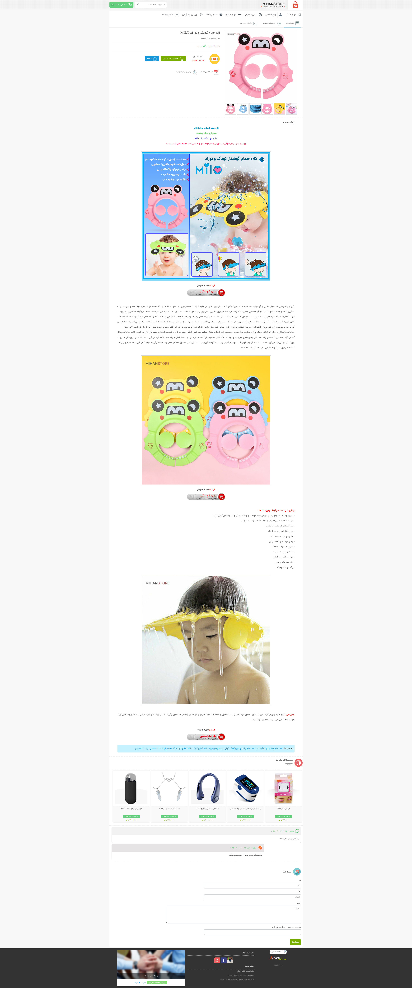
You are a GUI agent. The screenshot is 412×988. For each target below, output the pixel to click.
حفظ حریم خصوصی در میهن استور (241, 975)
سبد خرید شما (121, 5)
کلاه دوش (139, 748)
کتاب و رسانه (167, 14)
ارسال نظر (295, 942)
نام (300, 880)
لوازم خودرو (231, 14)
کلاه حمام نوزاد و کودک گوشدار (269, 748)
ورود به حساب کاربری (156, 983)
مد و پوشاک (211, 14)
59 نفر (149, 59)
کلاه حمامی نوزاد (152, 748)
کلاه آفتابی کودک (199, 748)
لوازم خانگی (291, 14)
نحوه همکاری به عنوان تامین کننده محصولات (237, 980)
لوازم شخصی (270, 14)
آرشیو (289, 765)
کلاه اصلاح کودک (183, 748)
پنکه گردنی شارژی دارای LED (208, 809)
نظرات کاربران (246, 23)
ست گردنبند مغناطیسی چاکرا (169, 809)
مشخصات (290, 23)
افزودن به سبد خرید (170, 59)
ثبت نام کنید (140, 983)
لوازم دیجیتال (250, 14)
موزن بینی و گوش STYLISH (131, 809)
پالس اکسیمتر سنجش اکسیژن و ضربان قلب (245, 809)
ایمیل (299, 891)
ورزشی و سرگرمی (189, 14)
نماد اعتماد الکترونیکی (245, 971)
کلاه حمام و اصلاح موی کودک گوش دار (238, 748)
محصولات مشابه (269, 23)
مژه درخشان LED (283, 809)
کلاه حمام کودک (167, 748)
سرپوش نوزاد (214, 748)
